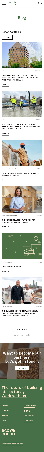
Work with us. (14, 396)
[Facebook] (27, 411)
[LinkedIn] (24, 411)
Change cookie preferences (12, 443)
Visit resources (29, 415)
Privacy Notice (28, 420)
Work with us (22, 368)
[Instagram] (29, 411)
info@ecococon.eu (30, 405)
